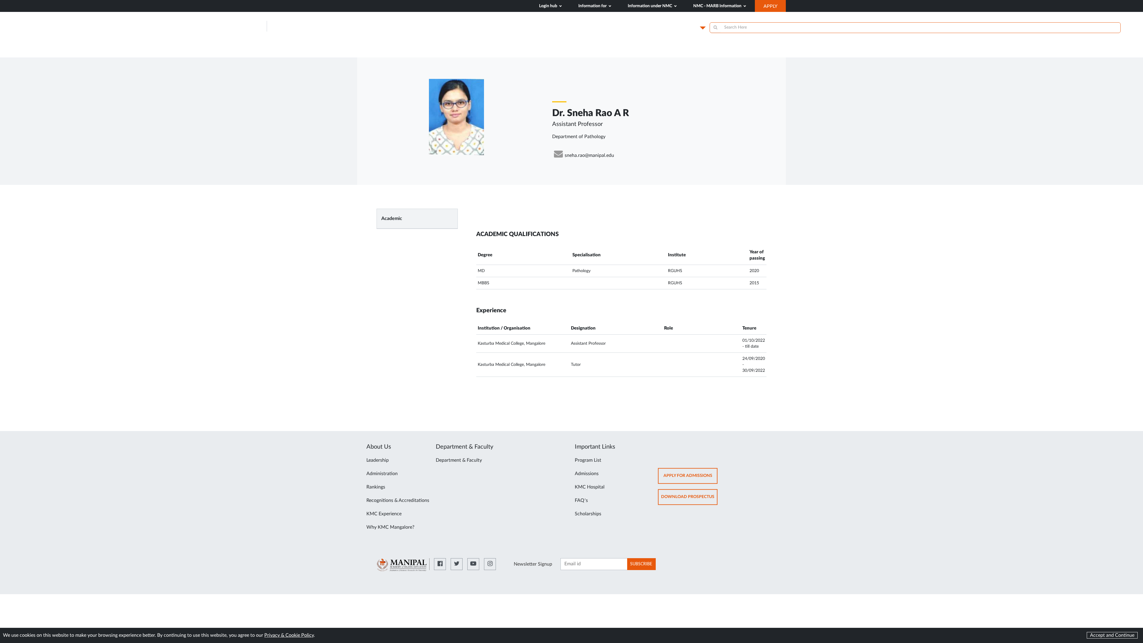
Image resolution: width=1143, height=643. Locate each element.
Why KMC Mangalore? (390, 527)
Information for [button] (593, 6)
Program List (588, 460)
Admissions (587, 473)
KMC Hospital (590, 487)
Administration (382, 473)
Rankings (375, 487)
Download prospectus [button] (689, 499)
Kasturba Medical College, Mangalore (334, 26)
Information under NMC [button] (650, 6)
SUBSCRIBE (641, 564)
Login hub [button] (548, 6)
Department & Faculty (459, 460)
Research (749, 51)
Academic (391, 218)
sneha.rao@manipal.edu (589, 155)
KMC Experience (384, 513)
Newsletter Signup (533, 564)
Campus (688, 27)
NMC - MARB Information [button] (717, 6)
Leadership (377, 460)
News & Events (659, 51)
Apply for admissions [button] (690, 478)
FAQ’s (581, 500)
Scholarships (588, 513)
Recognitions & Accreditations (397, 500)
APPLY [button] (774, 8)
